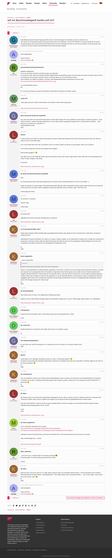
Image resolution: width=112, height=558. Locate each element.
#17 (103, 390)
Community (53, 3)
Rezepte (37, 3)
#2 (103, 64)
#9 (103, 226)
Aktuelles (62, 3)
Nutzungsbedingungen (67, 522)
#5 (103, 131)
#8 (103, 211)
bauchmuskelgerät (26, 60)
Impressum (64, 525)
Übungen (29, 3)
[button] (67, 3)
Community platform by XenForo (56, 556)
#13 (103, 322)
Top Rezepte (39, 527)
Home (14, 3)
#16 (103, 371)
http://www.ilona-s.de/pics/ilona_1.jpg (32, 166)
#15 (103, 351)
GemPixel (43, 550)
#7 (103, 195)
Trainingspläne (40, 522)
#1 (103, 36)
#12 (103, 307)
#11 (103, 288)
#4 (103, 112)
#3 (103, 95)
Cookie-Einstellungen (67, 530)
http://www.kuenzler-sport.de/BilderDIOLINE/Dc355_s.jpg (38, 81)
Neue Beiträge (11, 9)
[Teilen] (101, 37)
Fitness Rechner (40, 532)
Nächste (15, 33)
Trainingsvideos (40, 525)
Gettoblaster (12, 26)
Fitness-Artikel (40, 530)
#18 (103, 419)
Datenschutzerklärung (67, 527)
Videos (44, 3)
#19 (103, 448)
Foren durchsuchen (21, 9)
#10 (103, 253)
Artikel (21, 3)
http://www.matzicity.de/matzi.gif (31, 444)
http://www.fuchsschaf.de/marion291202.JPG (34, 108)
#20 (103, 465)
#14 (103, 337)
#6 (103, 170)
